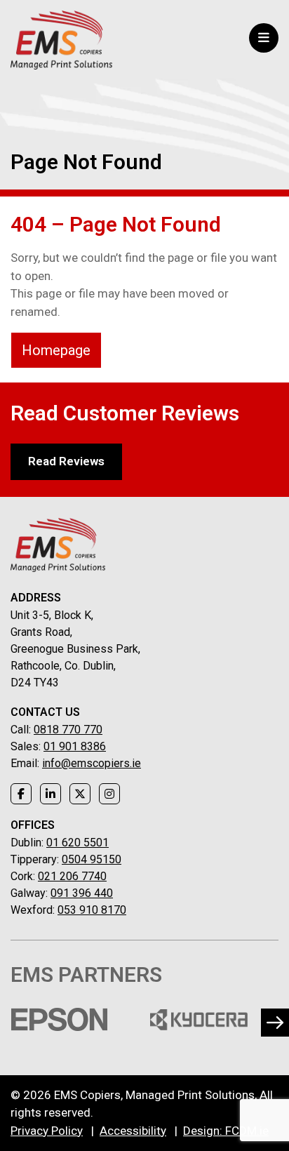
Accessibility (133, 1131)
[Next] (275, 1023)
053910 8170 (92, 910)
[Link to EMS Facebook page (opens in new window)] (21, 793)
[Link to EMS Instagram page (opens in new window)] (109, 793)
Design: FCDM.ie (226, 1131)
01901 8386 (74, 746)
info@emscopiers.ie (91, 763)
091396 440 (82, 893)
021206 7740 (72, 876)
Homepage (56, 350)
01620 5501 (77, 842)
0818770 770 (68, 729)
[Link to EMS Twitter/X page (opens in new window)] (79, 793)
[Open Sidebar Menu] (263, 38)
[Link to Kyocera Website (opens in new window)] (199, 1020)
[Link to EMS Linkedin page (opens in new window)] (50, 793)
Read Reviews (66, 461)
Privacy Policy (47, 1131)
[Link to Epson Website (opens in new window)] (59, 1020)
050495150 (91, 859)
